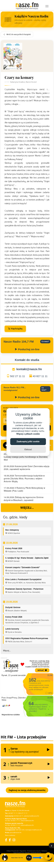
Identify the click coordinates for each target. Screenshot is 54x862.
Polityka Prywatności (13, 851)
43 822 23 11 (18, 816)
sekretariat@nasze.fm (31, 816)
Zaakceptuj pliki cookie (28, 441)
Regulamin (23, 851)
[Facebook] (6, 840)
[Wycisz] (29, 858)
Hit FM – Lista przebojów (23, 737)
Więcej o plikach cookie (28, 433)
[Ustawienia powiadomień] (48, 856)
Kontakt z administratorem (33, 852)
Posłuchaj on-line (28, 349)
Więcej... (27, 507)
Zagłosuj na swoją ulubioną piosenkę (27, 790)
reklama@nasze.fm (27, 820)
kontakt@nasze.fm (29, 369)
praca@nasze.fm (15, 832)
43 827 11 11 (40, 376)
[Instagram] (14, 840)
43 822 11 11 (15, 820)
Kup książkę (16, 328)
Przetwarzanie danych (34, 851)
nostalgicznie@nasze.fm (33, 830)
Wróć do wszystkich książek (18, 34)
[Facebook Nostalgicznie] (10, 840)
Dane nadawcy (10, 835)
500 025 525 (20, 830)
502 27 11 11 (17, 376)
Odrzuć (28, 449)
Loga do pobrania (18, 852)
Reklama (44, 851)
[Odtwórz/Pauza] (5, 858)
